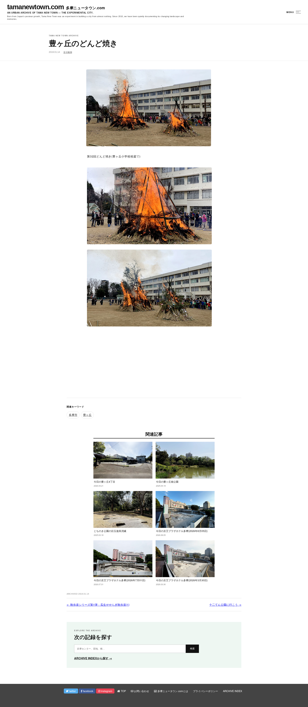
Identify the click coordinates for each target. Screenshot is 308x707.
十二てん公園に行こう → (225, 605)
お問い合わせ (141, 691)
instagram (106, 691)
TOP (123, 691)
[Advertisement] (154, 366)
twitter (72, 691)
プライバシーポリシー (205, 691)
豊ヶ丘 (87, 415)
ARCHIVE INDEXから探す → (93, 658)
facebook (87, 691)
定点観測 (67, 52)
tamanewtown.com (35, 7)
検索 (192, 648)
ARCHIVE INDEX (232, 691)
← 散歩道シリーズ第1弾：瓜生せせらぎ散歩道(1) (98, 605)
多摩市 (73, 415)
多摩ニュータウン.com (85, 8)
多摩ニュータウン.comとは (172, 691)
